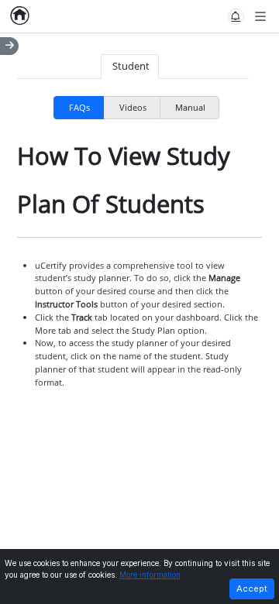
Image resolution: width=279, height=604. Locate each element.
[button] (236, 16)
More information (150, 575)
